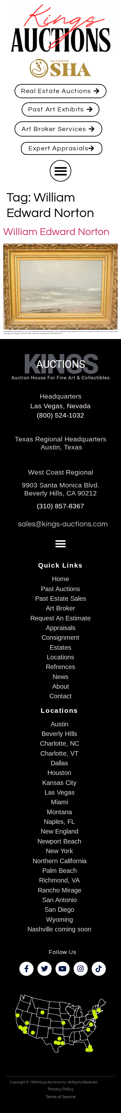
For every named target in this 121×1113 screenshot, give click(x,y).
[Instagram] (81, 969)
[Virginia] (91, 1024)
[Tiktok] (99, 969)
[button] (60, 171)
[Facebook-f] (26, 969)
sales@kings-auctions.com (63, 524)
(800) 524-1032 (60, 415)
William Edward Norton (56, 232)
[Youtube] (62, 969)
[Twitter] (44, 969)
